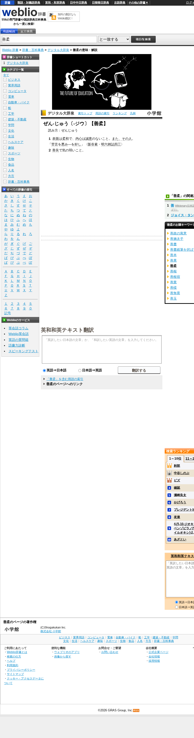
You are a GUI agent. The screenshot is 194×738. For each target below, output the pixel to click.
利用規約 (12, 665)
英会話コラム (18, 328)
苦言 (54, 144)
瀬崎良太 (180, 495)
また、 (117, 138)
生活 (11, 136)
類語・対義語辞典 (29, 2)
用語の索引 (102, 113)
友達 (177, 517)
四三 (117, 144)
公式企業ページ (158, 651)
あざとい (180, 539)
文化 (11, 130)
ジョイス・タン (182, 215)
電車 (11, 96)
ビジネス (14, 79)
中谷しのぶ (181, 473)
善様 (173, 287)
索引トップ (85, 113)
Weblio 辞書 (10, 50)
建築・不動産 (17, 119)
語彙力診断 (17, 345)
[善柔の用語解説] (9, 31)
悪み (64, 144)
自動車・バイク (19, 102)
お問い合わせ (109, 651)
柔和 (65, 138)
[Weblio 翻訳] (52, 17)
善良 (55, 150)
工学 (11, 113)
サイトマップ (15, 673)
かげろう (180, 502)
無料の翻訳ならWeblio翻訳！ (67, 16)
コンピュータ (17, 91)
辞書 (7, 2)
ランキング (120, 113)
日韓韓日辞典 (100, 2)
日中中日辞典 (78, 2)
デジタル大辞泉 (58, 50)
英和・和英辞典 (55, 2)
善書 (173, 244)
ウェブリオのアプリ (67, 651)
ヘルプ (11, 660)
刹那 (177, 465)
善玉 (173, 298)
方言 (11, 176)
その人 (127, 138)
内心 (78, 138)
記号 (7, 313)
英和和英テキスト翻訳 (67, 329)
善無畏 (175, 293)
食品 (11, 164)
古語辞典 (119, 2)
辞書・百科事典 (33, 50)
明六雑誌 (107, 144)
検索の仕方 (14, 656)
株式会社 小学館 (50, 631)
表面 (55, 138)
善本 (173, 255)
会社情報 (154, 656)
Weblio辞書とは (17, 651)
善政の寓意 (178, 233)
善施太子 (176, 239)
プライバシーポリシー (21, 669)
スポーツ (14, 153)
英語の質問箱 (18, 340)
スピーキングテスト (23, 351)
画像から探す (62, 656)
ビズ (177, 480)
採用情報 (154, 660)
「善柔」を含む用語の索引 (64, 379)
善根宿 (175, 277)
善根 (173, 271)
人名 (11, 170)
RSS (136, 710)
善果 (173, 260)
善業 (173, 282)
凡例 (133, 113)
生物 (11, 159)
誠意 (88, 138)
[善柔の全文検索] (26, 31)
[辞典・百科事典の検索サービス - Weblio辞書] (24, 15)
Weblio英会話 (19, 334)
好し (78, 144)
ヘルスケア (15, 142)
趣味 (11, 147)
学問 (11, 125)
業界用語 (14, 85)
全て (6, 75)
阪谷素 (93, 144)
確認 (177, 487)
